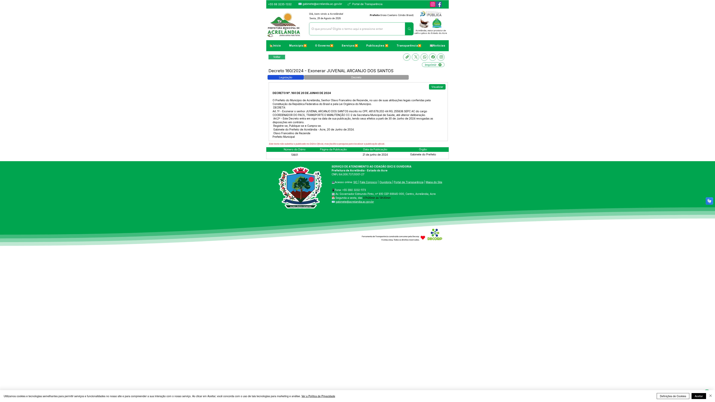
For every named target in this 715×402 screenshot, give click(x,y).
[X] (415, 57)
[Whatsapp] (424, 57)
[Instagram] (433, 4)
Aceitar (699, 396)
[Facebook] (439, 4)
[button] (298, 45)
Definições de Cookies (673, 396)
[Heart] (422, 237)
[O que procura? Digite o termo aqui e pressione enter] (409, 29)
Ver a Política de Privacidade (318, 396)
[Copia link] (406, 57)
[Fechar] (710, 396)
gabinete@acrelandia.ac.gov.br (322, 4)
